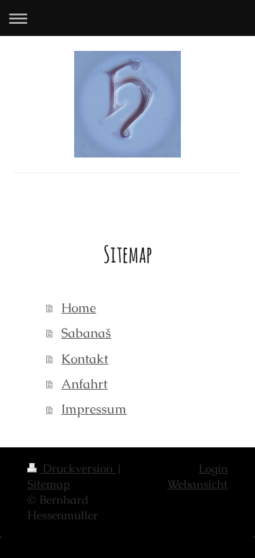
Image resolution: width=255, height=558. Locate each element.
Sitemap (48, 484)
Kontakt (84, 358)
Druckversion (77, 469)
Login (213, 469)
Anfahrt (84, 383)
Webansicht (197, 484)
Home (78, 307)
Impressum (93, 409)
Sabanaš (86, 332)
